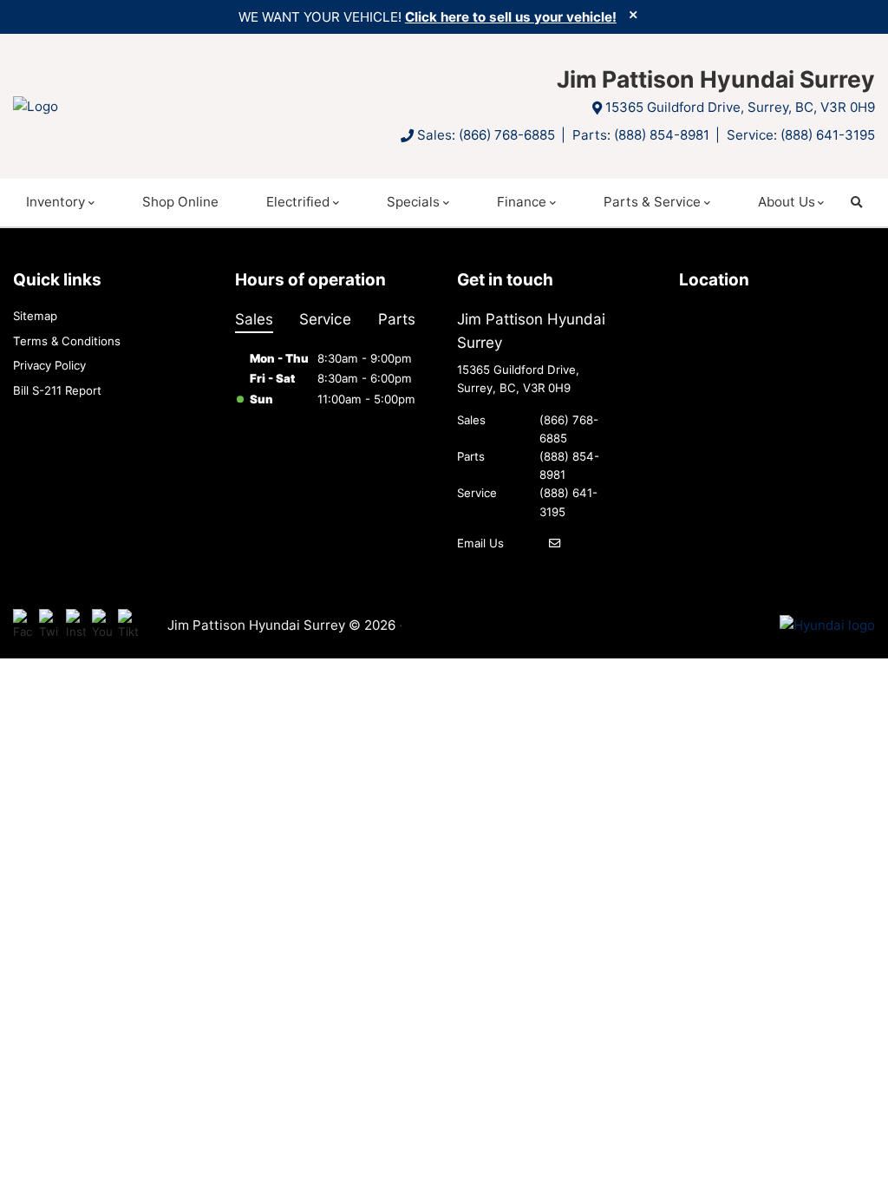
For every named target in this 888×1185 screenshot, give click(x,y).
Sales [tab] (254, 319)
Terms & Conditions (67, 341)
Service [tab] (325, 319)
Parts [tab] (396, 319)
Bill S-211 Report (57, 390)
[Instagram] (76, 625)
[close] (633, 15)
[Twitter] (49, 625)
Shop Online (180, 201)
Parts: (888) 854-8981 (640, 135)
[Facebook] (23, 625)
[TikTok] (128, 625)
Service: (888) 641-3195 (801, 135)
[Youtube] (102, 625)
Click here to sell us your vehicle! (511, 17)
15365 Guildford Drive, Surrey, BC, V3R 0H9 (740, 107)
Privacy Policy (49, 365)
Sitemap (35, 316)
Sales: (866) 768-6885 (486, 135)
